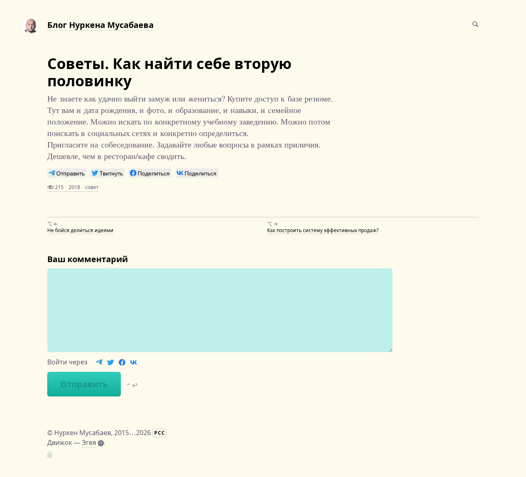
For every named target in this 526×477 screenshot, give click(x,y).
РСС (159, 432)
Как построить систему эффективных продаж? (322, 230)
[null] (66, 172)
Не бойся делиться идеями (80, 230)
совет (92, 187)
